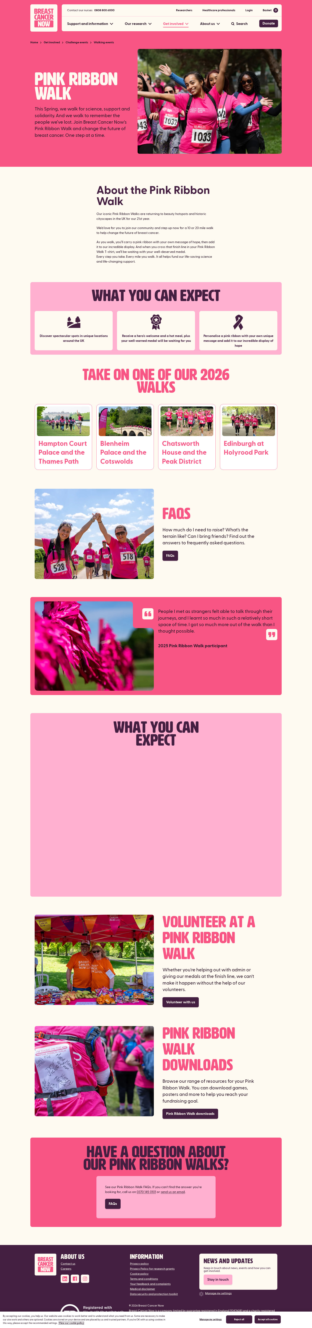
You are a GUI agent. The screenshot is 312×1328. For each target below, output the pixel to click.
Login (249, 10)
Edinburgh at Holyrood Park (246, 448)
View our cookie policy (71, 1323)
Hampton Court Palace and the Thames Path (62, 452)
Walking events (104, 42)
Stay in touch (218, 1279)
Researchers (184, 10)
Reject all (239, 1320)
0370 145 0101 (146, 1192)
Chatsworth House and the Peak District (184, 452)
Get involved (52, 42)
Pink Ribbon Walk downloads (190, 1114)
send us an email (173, 1192)
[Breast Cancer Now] (45, 1264)
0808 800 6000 (104, 10)
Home (34, 42)
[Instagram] (85, 1279)
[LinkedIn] (65, 1279)
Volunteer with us (180, 1002)
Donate (269, 23)
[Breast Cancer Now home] (43, 18)
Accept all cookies (268, 1320)
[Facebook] (75, 1279)
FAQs (170, 556)
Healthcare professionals (218, 10)
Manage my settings (218, 1293)
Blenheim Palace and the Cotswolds (123, 452)
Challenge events (77, 42)
